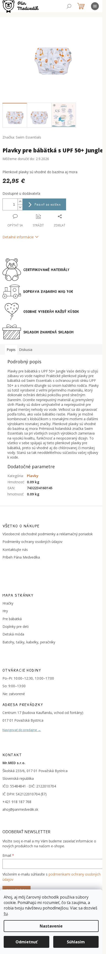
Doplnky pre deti (15, 626)
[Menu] (95, 6)
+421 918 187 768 (16, 801)
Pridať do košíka (48, 204)
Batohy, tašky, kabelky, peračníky (28, 642)
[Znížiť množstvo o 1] (20, 207)
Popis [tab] (11, 349)
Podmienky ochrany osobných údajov (32, 541)
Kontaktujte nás (15, 549)
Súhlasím (76, 942)
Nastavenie (51, 926)
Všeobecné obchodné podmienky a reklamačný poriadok (47, 534)
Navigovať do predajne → (21, 730)
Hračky (7, 603)
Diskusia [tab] (25, 349)
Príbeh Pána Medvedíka (21, 557)
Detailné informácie (18, 237)
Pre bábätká (12, 618)
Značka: (21, 137)
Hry (5, 611)
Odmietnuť (26, 942)
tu (6, 913)
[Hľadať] (69, 6)
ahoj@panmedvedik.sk (20, 809)
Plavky (32, 475)
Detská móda (13, 634)
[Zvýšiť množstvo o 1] (20, 201)
